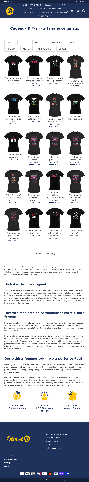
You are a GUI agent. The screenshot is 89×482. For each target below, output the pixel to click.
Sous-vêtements (45, 12)
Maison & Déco (55, 9)
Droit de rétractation (53, 448)
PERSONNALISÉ (61, 12)
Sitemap (7, 463)
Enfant (64, 5)
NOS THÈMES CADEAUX (32, 5)
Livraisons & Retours (53, 438)
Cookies (48, 445)
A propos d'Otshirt (10, 456)
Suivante (51, 253)
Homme (47, 5)
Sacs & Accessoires (28, 12)
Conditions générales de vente (56, 434)
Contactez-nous (10, 1)
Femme (56, 5)
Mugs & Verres (41, 9)
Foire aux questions (11, 459)
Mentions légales (52, 441)
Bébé (30, 9)
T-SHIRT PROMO (44, 16)
